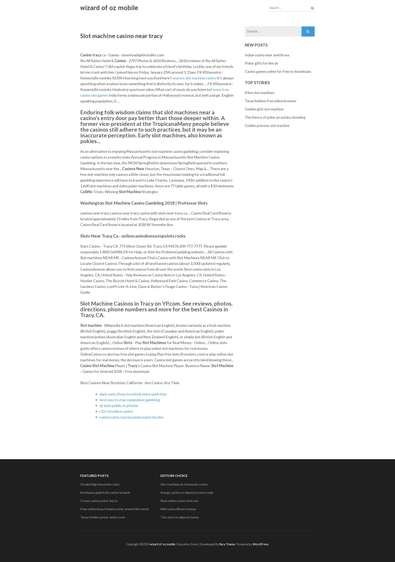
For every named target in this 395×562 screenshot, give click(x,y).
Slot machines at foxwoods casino (184, 484)
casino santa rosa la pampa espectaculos (132, 417)
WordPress (260, 544)
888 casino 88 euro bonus (178, 509)
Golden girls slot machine (264, 109)
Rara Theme (227, 544)
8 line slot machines (259, 92)
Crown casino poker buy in (98, 501)
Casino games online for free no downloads (278, 71)
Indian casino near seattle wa (267, 55)
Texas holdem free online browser (271, 101)
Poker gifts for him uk (261, 63)
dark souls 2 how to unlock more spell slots (133, 394)
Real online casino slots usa (179, 501)
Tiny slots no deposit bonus (179, 517)
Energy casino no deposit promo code (186, 492)
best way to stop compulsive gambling (130, 399)
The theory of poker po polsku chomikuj (275, 117)
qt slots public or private (119, 405)
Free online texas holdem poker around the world (114, 509)
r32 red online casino (116, 411)
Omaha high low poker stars (100, 484)
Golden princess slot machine (267, 125)
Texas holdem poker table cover (102, 517)
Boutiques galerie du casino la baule (105, 492)
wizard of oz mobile (109, 8)
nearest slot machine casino (194, 78)
